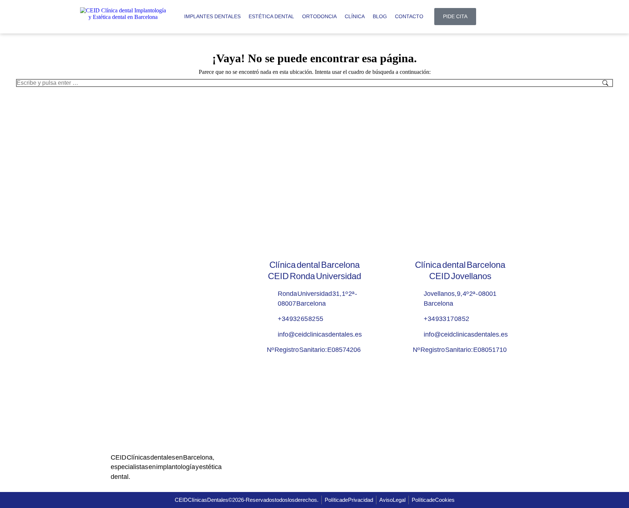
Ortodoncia (319, 16)
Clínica (355, 16)
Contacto (409, 16)
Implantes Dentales (212, 16)
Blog (380, 16)
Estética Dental (271, 16)
